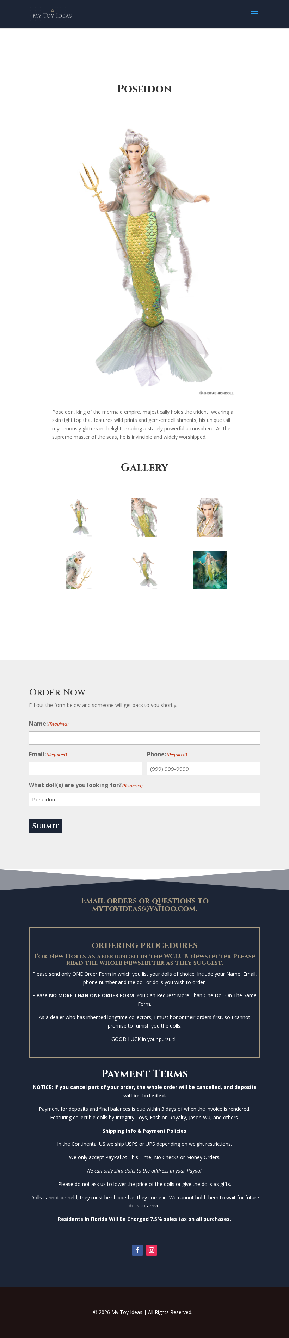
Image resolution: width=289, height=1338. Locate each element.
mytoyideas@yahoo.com (144, 909)
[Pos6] (144, 587)
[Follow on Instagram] (151, 1250)
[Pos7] (209, 587)
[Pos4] (209, 534)
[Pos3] (144, 534)
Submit (45, 826)
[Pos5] (79, 587)
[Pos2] (79, 534)
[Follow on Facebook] (137, 1250)
